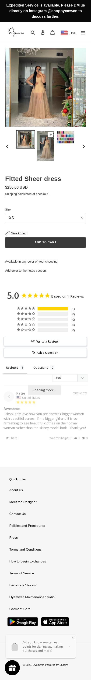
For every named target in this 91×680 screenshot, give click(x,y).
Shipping (11, 194)
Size (8, 209)
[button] (77, 438)
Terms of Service (21, 573)
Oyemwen (38, 664)
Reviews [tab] (12, 367)
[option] (26, 139)
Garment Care (20, 609)
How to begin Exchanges (27, 561)
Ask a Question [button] (47, 352)
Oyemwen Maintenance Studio (32, 597)
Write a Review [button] (47, 341)
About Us (16, 490)
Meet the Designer (23, 502)
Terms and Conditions (25, 549)
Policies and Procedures (27, 525)
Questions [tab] (40, 367)
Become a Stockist (23, 585)
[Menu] (83, 32)
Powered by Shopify (56, 664)
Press (13, 537)
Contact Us (17, 514)
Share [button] (13, 438)
